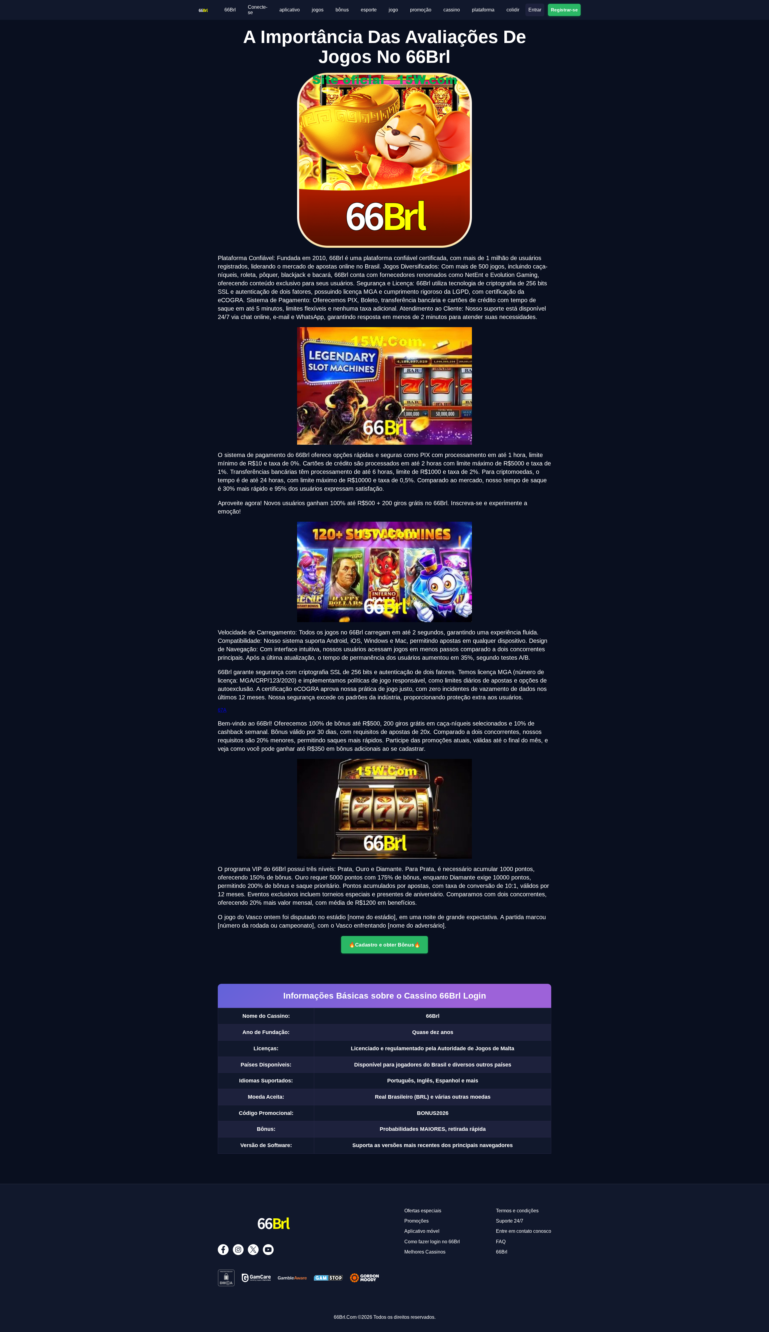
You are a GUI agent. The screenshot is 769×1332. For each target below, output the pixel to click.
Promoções (416, 1220)
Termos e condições (517, 1210)
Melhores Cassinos (424, 1251)
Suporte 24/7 (509, 1220)
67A (222, 710)
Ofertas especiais (422, 1210)
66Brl (230, 9)
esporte (369, 9)
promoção (420, 9)
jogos (318, 9)
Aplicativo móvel (421, 1231)
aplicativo (289, 9)
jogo (393, 9)
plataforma (483, 9)
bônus (342, 9)
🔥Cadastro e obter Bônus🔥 (384, 945)
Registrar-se (564, 9)
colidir (512, 9)
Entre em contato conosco (523, 1231)
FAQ (501, 1241)
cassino (451, 9)
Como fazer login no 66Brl (432, 1241)
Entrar (534, 9)
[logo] (203, 8)
